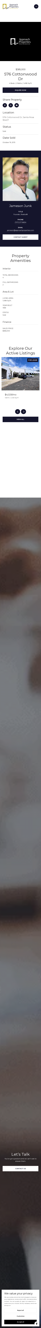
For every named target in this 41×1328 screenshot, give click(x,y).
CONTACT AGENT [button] (21, 237)
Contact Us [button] (20, 1169)
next (23, 411)
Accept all (20, 1322)
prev (17, 411)
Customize (20, 1316)
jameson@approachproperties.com (20, 230)
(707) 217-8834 (20, 222)
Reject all (20, 1310)
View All (20, 419)
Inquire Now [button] (20, 90)
